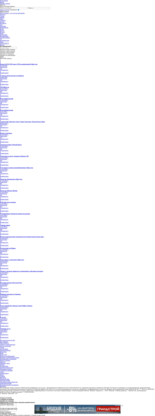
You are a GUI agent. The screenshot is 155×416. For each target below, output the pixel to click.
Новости (2, 14)
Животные (3, 352)
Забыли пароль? (5, 10)
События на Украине (6, 370)
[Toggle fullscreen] (1, 395)
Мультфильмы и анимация (8, 359)
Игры (1, 33)
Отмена (2, 412)
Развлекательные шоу (6, 367)
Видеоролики (4, 36)
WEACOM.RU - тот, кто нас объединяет (12, 13)
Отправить (8, 412)
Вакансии (3, 386)
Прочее (2, 364)
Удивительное (4, 373)
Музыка (2, 32)
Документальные (5, 350)
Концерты (3, 23)
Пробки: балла (5, 3)
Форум (2, 45)
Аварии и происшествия (7, 344)
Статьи (2, 16)
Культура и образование (7, 356)
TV (1, 39)
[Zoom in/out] (2, 395)
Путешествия (4, 366)
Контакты (3, 377)
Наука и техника (5, 360)
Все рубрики (4, 341)
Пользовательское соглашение (9, 385)
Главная (2, 376)
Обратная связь (4, 379)
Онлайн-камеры (5, 37)
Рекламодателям (5, 380)
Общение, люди (5, 363)
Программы (3, 34)
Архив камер (4, 349)
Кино (1, 19)
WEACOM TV (4, 43)
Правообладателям (5, 383)
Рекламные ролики (6, 369)
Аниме (2, 347)
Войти (2, 2)
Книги (2, 30)
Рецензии (3, 26)
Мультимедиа (4, 27)
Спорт (2, 372)
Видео (2, 29)
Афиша (2, 17)
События (2, 20)
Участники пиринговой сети (9, 382)
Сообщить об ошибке (6, 398)
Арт (1, 24)
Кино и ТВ (3, 354)
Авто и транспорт (5, 346)
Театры (2, 22)
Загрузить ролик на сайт (7, 340)
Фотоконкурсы (4, 40)
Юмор (2, 375)
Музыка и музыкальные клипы (9, 357)
